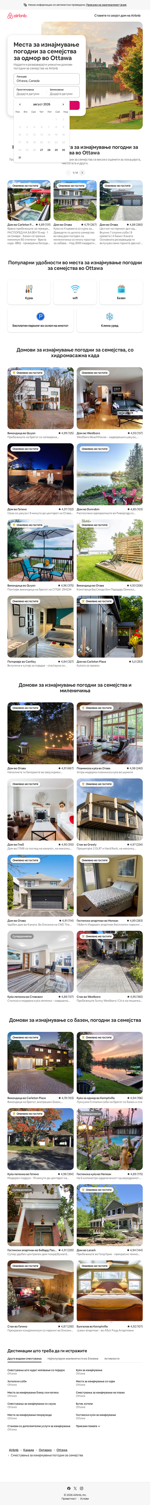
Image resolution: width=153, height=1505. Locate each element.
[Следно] (82, 173)
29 (56, 150)
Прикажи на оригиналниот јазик (106, 5)
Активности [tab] (111, 1358)
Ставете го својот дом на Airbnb (117, 16)
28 (48, 150)
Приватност (69, 1498)
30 (63, 150)
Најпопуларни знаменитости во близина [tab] (73, 1358)
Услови (84, 1498)
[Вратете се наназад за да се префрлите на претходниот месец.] (20, 104)
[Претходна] (68, 173)
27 (41, 150)
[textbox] (30, 94)
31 (19, 157)
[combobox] (47, 81)
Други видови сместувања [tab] (24, 1358)
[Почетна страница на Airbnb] (16, 15)
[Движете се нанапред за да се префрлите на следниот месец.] (63, 104)
